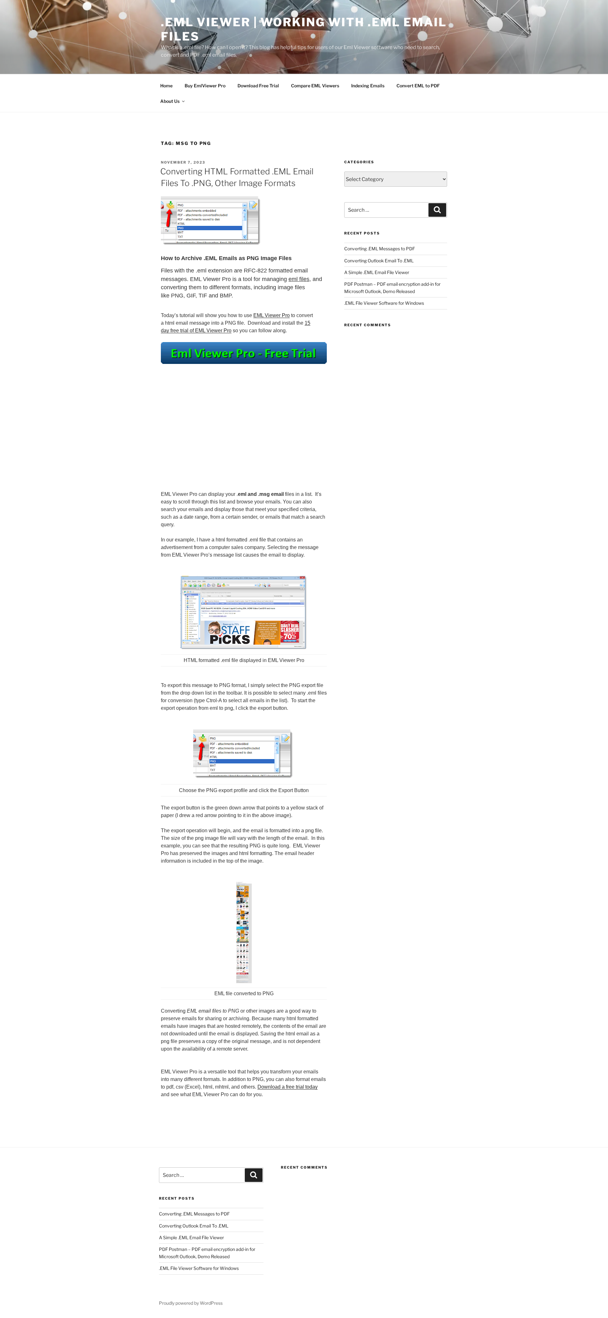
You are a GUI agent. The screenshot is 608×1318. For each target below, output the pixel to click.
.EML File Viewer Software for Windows (384, 303)
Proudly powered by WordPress (191, 1303)
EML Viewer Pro (271, 315)
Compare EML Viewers (315, 85)
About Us (170, 101)
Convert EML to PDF (418, 85)
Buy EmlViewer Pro (205, 85)
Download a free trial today (287, 1087)
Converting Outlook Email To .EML (379, 260)
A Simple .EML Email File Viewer (376, 272)
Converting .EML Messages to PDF (379, 248)
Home (166, 85)
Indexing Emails (367, 85)
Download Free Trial (258, 85)
